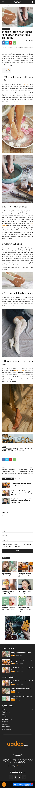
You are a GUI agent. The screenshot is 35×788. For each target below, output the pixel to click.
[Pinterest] (10, 43)
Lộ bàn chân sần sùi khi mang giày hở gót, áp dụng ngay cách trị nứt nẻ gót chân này (22, 493)
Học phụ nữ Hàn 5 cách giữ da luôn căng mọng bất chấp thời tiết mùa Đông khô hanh (25, 471)
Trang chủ (4, 6)
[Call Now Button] (4, 784)
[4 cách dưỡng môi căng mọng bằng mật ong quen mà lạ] (6, 485)
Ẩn (8, 70)
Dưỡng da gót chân (19, 450)
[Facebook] (3, 43)
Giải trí (3, 571)
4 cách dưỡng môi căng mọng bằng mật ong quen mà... (25, 575)
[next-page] (5, 507)
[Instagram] (15, 777)
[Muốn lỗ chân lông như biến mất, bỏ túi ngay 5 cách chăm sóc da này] (9, 566)
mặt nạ (26, 84)
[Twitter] (7, 43)
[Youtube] (24, 777)
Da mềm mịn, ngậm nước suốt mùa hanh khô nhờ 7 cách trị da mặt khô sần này (9, 471)
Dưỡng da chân (10, 450)
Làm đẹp (10, 6)
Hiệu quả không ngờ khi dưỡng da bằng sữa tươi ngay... (24, 609)
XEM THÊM (17, 478)
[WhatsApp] (14, 43)
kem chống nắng (19, 370)
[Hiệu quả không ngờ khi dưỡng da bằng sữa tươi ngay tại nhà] (25, 601)
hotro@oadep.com (22, 766)
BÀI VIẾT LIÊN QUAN (8, 478)
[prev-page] (3, 507)
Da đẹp (15, 6)
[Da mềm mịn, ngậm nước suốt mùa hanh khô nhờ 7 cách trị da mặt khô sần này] (9, 601)
